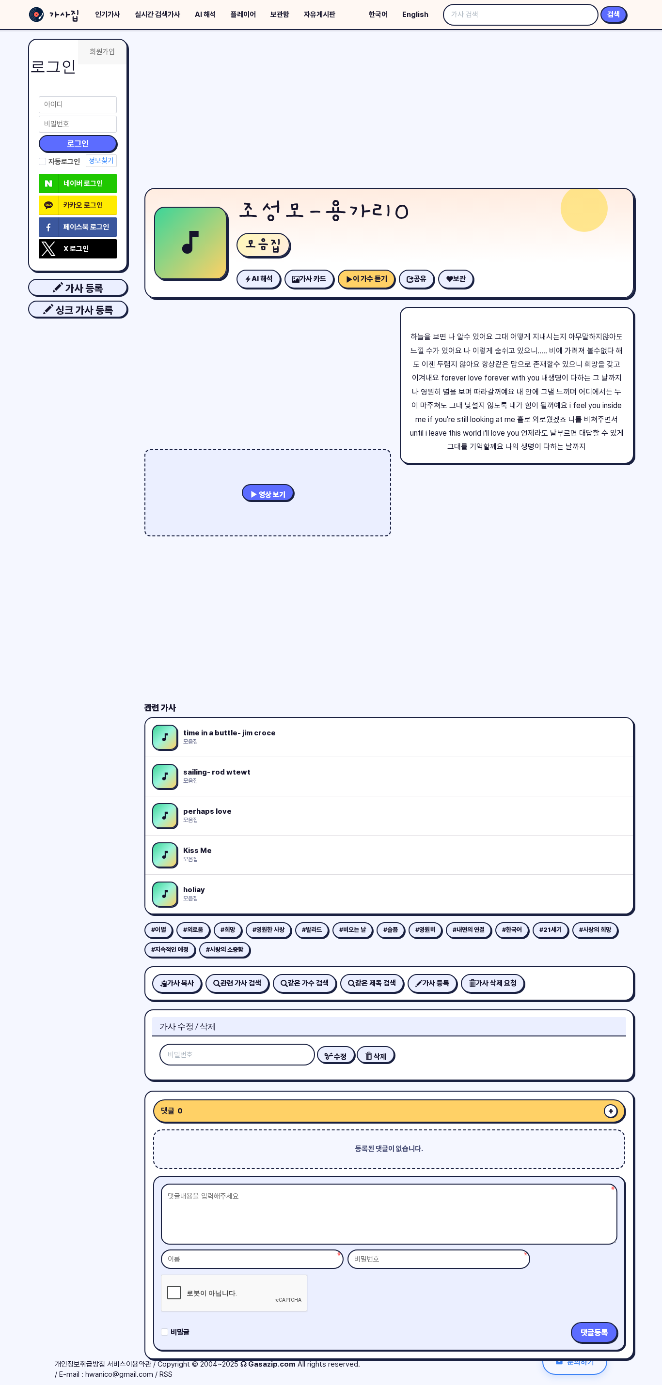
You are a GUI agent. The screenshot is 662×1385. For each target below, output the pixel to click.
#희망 (228, 929)
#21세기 (550, 929)
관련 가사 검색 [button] (241, 983)
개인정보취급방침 (80, 1364)
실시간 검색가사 (157, 14)
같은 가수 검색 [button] (308, 983)
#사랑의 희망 (595, 929)
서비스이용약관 (129, 1364)
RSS (166, 1374)
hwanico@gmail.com (119, 1374)
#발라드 (312, 929)
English (415, 14)
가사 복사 (180, 983)
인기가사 (107, 14)
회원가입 (102, 51)
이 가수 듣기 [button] (370, 278)
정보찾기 (101, 160)
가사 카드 (312, 278)
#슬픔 (390, 929)
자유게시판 (319, 14)
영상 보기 (271, 494)
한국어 (378, 14)
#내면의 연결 (469, 929)
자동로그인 (64, 161)
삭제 (379, 1056)
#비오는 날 (352, 929)
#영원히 (425, 929)
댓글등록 (594, 1332)
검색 (613, 14)
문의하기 (580, 1361)
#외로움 (193, 929)
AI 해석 (205, 14)
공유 (420, 278)
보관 (459, 278)
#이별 (158, 929)
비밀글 (180, 1332)
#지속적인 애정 (170, 949)
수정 (339, 1056)
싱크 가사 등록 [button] (83, 310)
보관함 (279, 14)
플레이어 (243, 14)
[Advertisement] (389, 111)
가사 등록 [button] (83, 288)
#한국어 (512, 929)
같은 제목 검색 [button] (375, 983)
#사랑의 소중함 (224, 949)
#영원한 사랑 (268, 929)
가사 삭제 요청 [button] (496, 983)
